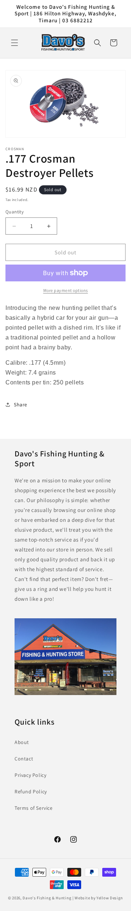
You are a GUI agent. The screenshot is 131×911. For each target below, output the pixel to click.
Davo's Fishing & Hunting (47, 897)
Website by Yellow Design (99, 897)
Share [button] (20, 404)
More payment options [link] (65, 290)
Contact (24, 758)
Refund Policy (31, 791)
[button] (15, 43)
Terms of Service (34, 808)
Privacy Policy (30, 775)
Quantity (14, 212)
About (22, 742)
